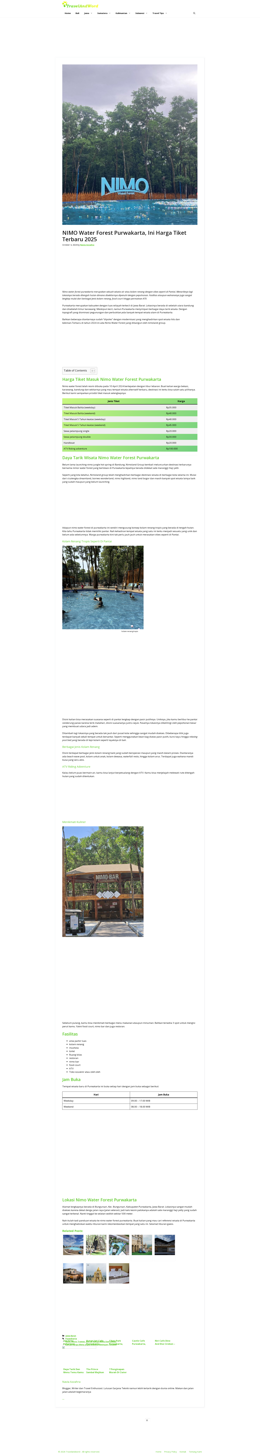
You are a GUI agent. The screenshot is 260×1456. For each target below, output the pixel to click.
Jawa (86, 13)
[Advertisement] (130, 38)
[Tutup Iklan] (147, 1420)
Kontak (183, 1451)
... (63, 1398)
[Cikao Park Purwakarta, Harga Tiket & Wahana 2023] (119, 1247)
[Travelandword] (80, 4)
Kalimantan (121, 13)
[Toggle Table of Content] (91, 371)
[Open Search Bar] (194, 13)
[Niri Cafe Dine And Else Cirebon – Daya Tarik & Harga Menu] (165, 1247)
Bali (77, 13)
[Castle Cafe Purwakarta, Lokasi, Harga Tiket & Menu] (142, 1247)
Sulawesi (139, 13)
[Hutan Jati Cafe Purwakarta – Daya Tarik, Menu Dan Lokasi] (96, 1247)
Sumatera (102, 13)
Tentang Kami (195, 1451)
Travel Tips (158, 13)
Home (68, 13)
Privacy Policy (170, 1451)
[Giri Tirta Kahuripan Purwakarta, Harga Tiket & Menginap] (73, 1247)
